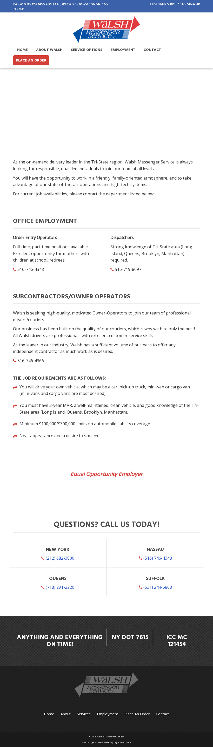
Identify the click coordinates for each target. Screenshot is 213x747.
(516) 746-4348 (157, 558)
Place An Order (31, 61)
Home (22, 50)
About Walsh (49, 50)
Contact (152, 50)
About (66, 713)
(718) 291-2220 (59, 587)
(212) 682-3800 (59, 558)
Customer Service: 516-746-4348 (175, 4)
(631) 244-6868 (157, 587)
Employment (123, 50)
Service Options (86, 50)
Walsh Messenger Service (110, 736)
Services (84, 713)
